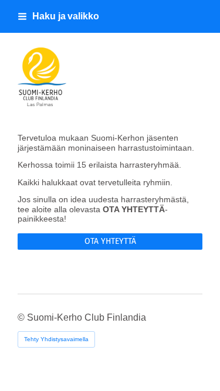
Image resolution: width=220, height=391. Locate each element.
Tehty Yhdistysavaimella (56, 339)
